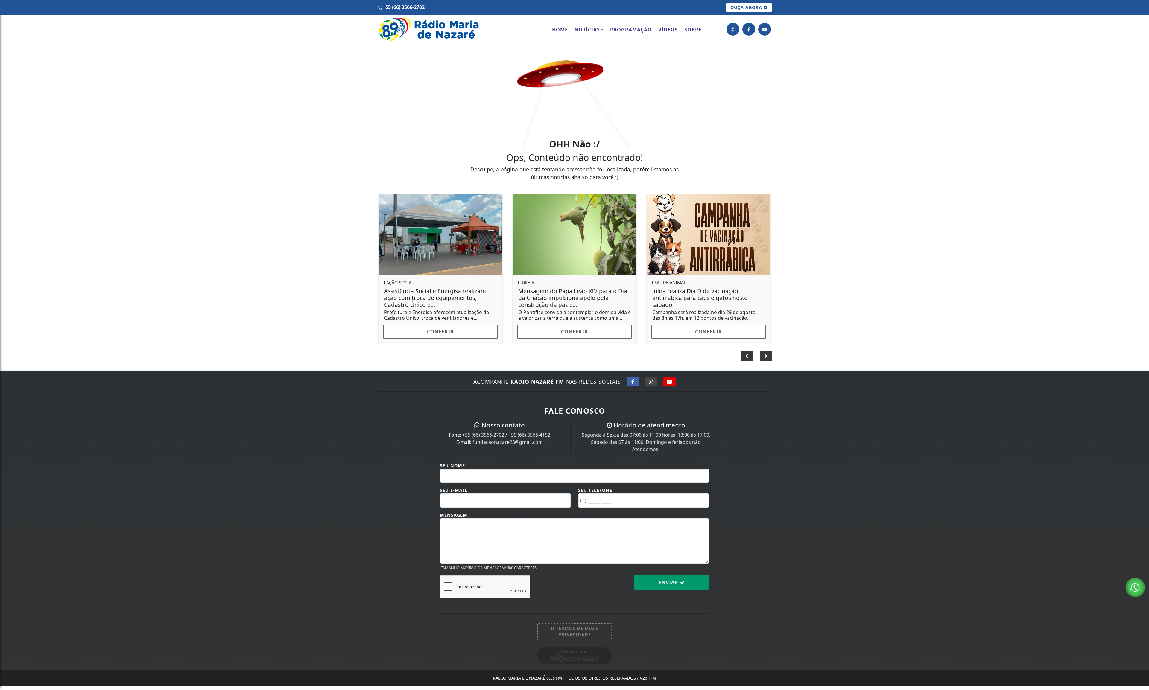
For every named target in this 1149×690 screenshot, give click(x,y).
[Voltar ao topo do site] (1140, 414)
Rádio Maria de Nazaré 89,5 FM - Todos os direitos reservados (574, 682)
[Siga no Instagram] (651, 386)
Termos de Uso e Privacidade (576, 636)
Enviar (669, 587)
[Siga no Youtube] (669, 386)
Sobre (693, 29)
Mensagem (453, 519)
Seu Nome (452, 470)
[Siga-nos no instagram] (733, 29)
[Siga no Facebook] (633, 386)
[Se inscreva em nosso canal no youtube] (764, 29)
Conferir (440, 331)
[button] (766, 360)
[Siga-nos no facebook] (748, 29)
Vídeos (668, 29)
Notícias (587, 29)
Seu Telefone (595, 494)
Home (560, 29)
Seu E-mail (453, 494)
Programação (631, 29)
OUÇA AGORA (747, 7)
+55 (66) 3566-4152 (529, 439)
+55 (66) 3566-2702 (483, 439)
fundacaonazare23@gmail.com (507, 446)
